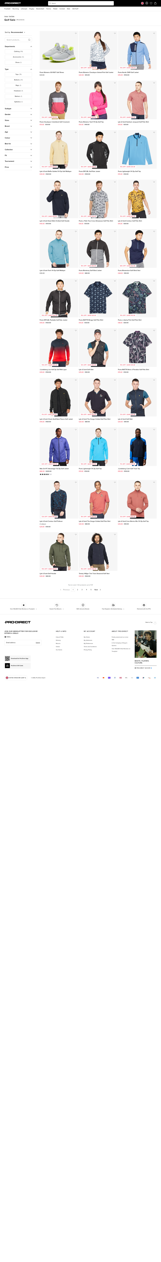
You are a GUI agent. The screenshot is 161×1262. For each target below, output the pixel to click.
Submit (38, 643)
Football (7, 9)
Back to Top (149, 622)
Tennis (48, 9)
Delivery (58, 640)
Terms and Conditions (90, 647)
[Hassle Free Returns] (57, 606)
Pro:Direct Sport (40, 678)
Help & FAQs (60, 637)
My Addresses (88, 640)
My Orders (87, 637)
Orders (58, 647)
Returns (58, 643)
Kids (68, 9)
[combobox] (81, 3)
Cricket (62, 9)
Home (6, 16)
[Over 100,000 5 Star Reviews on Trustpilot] (23, 606)
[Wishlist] (75, 33)
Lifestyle (24, 9)
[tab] (7, 637)
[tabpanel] (23, 642)
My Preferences (88, 643)
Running (16, 9)
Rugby (31, 9)
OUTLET (75, 9)
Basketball (40, 9)
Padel (55, 9)
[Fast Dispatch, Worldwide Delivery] (113, 606)
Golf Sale (11, 16)
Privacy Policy (88, 650)
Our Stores (59, 650)
